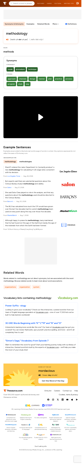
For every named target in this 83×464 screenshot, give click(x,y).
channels (22, 79)
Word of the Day (44, 367)
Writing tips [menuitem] (69, 3)
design (32, 79)
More (55, 24)
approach (12, 79)
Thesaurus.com (4, 3)
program (11, 84)
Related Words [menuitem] (43, 24)
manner (42, 79)
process (69, 79)
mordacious (46, 370)
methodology (10, 162)
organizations (10, 287)
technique (32, 69)
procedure (20, 69)
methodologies (25, 162)
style (20, 84)
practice (58, 79)
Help (76, 391)
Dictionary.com (77, 3)
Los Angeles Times (13, 176)
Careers (57, 391)
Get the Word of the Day (53, 381)
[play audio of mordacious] (39, 375)
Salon (9, 187)
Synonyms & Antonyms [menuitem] (14, 24)
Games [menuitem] (49, 3)
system (36, 287)
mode (10, 69)
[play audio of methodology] (7, 39)
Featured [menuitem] (40, 3)
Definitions (72, 24)
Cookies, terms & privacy (68, 395)
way (27, 84)
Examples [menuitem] (30, 24)
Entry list (48, 391)
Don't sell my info (41, 446)
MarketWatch (12, 215)
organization (24, 287)
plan (50, 79)
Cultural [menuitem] (57, 3)
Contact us (67, 391)
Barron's (10, 201)
